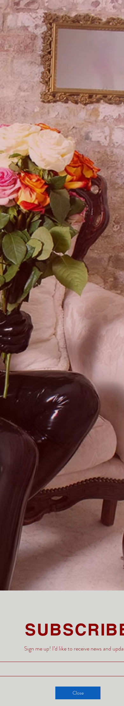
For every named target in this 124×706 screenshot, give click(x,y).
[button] (77, 693)
